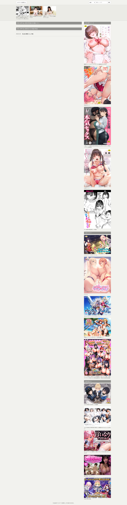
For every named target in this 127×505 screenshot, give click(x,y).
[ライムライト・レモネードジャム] (97, 244)
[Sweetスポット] (97, 85)
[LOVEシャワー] (97, 168)
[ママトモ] (97, 275)
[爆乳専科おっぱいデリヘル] (97, 465)
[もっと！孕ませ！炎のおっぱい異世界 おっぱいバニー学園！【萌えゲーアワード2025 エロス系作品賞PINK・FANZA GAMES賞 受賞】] (97, 357)
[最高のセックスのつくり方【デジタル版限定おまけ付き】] (97, 44)
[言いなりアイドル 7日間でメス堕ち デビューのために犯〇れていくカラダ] (97, 441)
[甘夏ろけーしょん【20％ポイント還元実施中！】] (97, 327)
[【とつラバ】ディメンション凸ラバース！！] (97, 305)
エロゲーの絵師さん (21, 2)
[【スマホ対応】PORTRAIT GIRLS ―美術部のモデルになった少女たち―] (97, 416)
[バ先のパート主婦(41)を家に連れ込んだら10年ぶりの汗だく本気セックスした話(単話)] (97, 126)
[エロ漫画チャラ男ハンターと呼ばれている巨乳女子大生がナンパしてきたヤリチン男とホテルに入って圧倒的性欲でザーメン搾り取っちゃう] (22, 11)
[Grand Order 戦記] (97, 488)
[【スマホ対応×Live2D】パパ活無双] (97, 393)
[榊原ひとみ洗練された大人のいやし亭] (36, 11)
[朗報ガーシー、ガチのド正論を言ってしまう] (50, 11)
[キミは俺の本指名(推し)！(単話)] (97, 209)
